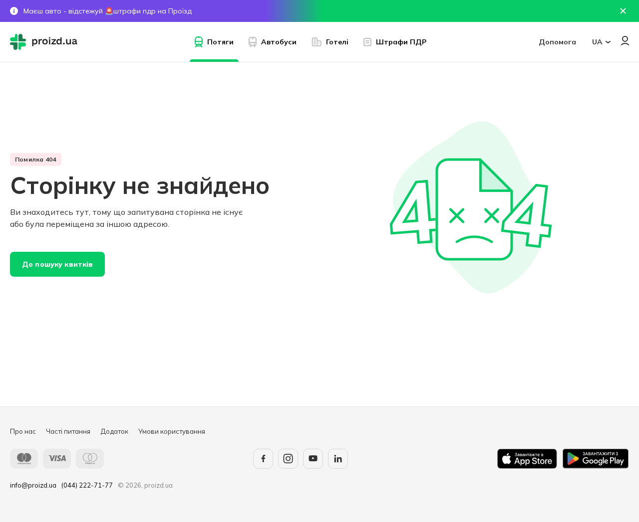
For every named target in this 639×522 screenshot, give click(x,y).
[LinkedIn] (338, 459)
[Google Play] (595, 459)
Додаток (114, 431)
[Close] (623, 11)
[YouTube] (313, 459)
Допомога (557, 41)
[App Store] (527, 459)
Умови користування (171, 431)
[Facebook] (263, 459)
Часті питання (68, 431)
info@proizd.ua (33, 485)
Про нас (23, 431)
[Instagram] (288, 459)
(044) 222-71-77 (87, 485)
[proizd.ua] (46, 42)
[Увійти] (625, 40)
